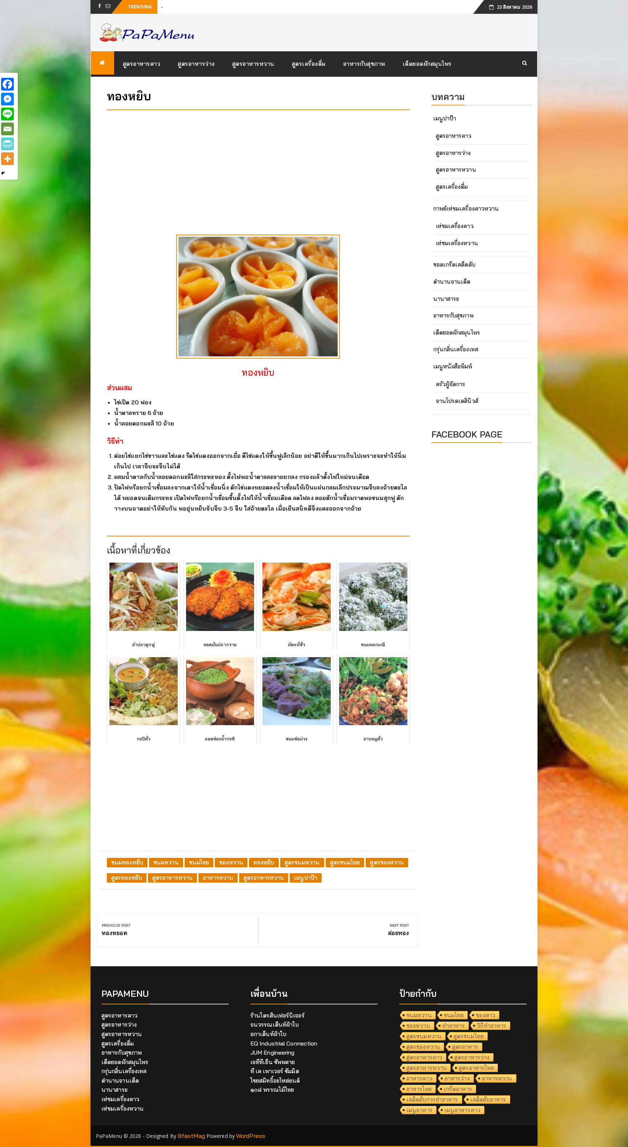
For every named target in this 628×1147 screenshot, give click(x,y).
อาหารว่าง (457, 1078)
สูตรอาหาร (465, 1046)
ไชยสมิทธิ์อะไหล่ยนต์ (275, 1080)
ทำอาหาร (453, 1025)
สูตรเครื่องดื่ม (309, 63)
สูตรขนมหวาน (302, 862)
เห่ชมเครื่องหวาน (457, 243)
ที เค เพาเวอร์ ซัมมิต (274, 1071)
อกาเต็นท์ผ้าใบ (268, 1034)
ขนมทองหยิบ (127, 862)
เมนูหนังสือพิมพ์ (452, 366)
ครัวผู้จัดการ (451, 384)
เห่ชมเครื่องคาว (455, 225)
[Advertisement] (258, 166)
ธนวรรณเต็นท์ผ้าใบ (274, 1024)
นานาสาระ (446, 298)
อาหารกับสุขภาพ (364, 63)
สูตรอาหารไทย (476, 1067)
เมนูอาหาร (419, 1110)
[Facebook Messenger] (7, 99)
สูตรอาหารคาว (142, 63)
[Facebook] (7, 84)
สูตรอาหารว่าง (196, 63)
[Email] (7, 128)
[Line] (7, 114)
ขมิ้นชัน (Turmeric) (184, 6)
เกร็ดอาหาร (458, 1088)
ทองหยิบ (263, 862)
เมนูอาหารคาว (462, 1110)
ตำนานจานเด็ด (452, 281)
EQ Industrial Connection (283, 1043)
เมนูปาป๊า (305, 877)
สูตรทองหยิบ (126, 877)
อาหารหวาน (218, 877)
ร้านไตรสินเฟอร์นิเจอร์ (277, 1015)
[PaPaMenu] (102, 63)
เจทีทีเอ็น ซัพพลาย (272, 1062)
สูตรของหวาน (387, 862)
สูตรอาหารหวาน (253, 63)
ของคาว (485, 1015)
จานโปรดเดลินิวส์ (457, 400)
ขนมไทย (199, 862)
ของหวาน (231, 862)
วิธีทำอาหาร (491, 1025)
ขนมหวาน (166, 862)
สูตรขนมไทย (345, 862)
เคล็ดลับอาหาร (488, 1099)
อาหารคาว (419, 1078)
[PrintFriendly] (7, 143)
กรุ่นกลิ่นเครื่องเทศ (455, 349)
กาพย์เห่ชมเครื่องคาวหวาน (466, 208)
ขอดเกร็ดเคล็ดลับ (454, 264)
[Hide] (3, 173)
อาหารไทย (419, 1088)
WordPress (250, 1135)
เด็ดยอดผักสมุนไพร (427, 63)
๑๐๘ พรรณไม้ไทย (272, 1089)
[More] (7, 158)
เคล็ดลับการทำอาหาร (432, 1099)
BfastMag (191, 1135)
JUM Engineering (272, 1052)
